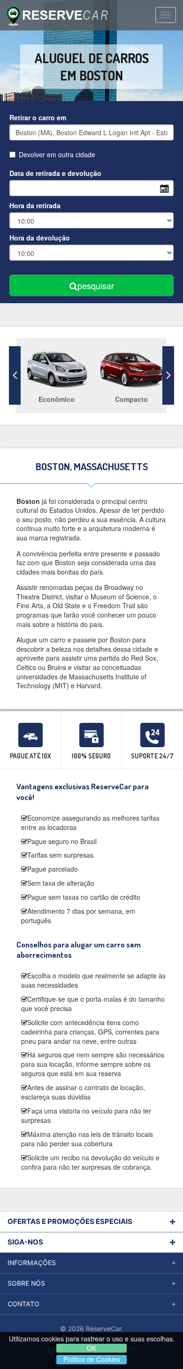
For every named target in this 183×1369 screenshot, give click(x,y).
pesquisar (95, 285)
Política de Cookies (91, 1359)
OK (91, 1348)
